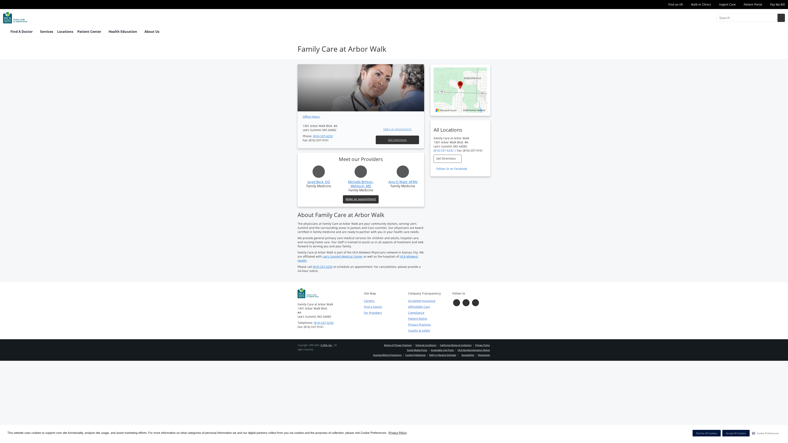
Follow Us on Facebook (452, 169)
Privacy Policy (397, 433)
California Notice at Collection (456, 345)
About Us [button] (152, 31)
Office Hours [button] (312, 117)
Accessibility (468, 354)
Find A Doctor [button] (21, 31)
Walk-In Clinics (700, 4)
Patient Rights (417, 319)
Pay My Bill (777, 4)
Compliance (416, 313)
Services (46, 31)
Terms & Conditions (425, 345)
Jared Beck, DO (318, 182)
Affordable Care (419, 307)
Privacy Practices (419, 325)
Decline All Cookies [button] (706, 433)
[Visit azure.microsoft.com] (446, 110)
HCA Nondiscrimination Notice (474, 350)
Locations (65, 31)
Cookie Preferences (415, 354)
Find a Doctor (373, 307)
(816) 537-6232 (323, 136)
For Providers (373, 313)
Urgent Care (727, 4)
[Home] (4, 32)
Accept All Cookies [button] (736, 433)
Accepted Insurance (421, 301)
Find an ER (675, 4)
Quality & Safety (419, 330)
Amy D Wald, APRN (402, 182)
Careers (369, 301)
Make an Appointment (397, 129)
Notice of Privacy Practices (398, 345)
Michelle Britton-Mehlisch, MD (360, 184)
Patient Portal (752, 4)
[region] (460, 90)
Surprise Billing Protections (387, 354)
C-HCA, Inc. (326, 345)
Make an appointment (361, 199)
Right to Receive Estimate (442, 354)
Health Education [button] (123, 31)
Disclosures (484, 354)
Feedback (481, 110)
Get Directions (397, 140)
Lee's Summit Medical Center (343, 256)
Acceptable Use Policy (442, 350)
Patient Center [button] (89, 31)
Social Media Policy (417, 350)
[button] (765, 433)
